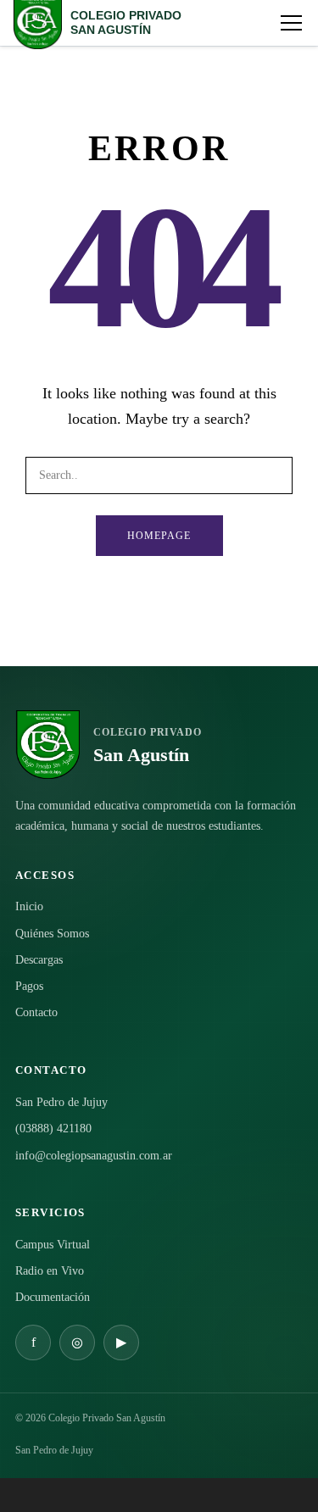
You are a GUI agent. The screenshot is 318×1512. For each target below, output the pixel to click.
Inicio (29, 906)
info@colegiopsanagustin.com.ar (93, 1155)
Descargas (39, 959)
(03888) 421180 (53, 1128)
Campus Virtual (52, 1244)
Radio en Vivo (49, 1271)
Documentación (52, 1297)
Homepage (159, 536)
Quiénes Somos (52, 933)
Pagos (29, 986)
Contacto (36, 1012)
